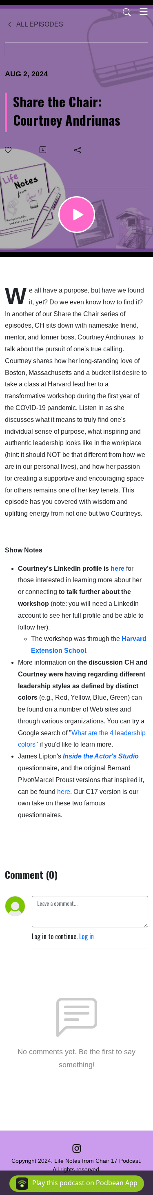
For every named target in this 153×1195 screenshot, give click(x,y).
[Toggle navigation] (143, 11)
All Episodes (39, 24)
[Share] (78, 149)
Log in (86, 936)
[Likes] (8, 150)
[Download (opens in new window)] (43, 150)
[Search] (127, 11)
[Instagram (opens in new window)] (77, 1148)
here (117, 568)
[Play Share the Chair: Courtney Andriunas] (76, 214)
